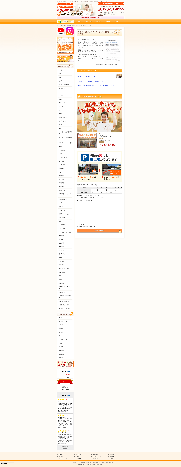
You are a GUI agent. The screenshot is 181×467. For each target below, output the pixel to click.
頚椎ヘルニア (62, 102)
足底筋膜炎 (61, 246)
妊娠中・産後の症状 (64, 305)
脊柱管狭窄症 (62, 190)
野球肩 (60, 113)
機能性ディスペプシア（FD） (64, 287)
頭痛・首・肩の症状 (64, 301)
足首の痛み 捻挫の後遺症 (65, 232)
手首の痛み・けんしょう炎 (65, 143)
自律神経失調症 (63, 292)
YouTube (61, 343)
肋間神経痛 (61, 168)
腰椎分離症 (61, 186)
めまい (60, 73)
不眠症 (60, 70)
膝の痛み (61, 203)
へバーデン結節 (63, 157)
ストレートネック (63, 92)
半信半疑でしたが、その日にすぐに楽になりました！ (91, 81)
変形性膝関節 (62, 217)
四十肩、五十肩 (63, 121)
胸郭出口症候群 (63, 117)
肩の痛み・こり (63, 106)
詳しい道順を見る (99, 230)
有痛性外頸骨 (62, 243)
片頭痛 (60, 81)
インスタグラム (63, 346)
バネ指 (60, 153)
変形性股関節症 (63, 199)
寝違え (60, 99)
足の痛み (61, 239)
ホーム (79, 21)
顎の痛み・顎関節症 (64, 84)
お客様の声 (63, 25)
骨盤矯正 (61, 257)
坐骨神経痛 (61, 175)
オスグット (61, 206)
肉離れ (60, 221)
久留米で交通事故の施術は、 (65, 296)
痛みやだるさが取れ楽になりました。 (87, 76)
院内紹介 (108, 21)
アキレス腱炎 (62, 228)
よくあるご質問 (63, 339)
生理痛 (60, 279)
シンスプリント (63, 224)
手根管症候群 (62, 150)
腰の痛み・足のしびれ (64, 308)
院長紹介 (98, 21)
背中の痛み (61, 161)
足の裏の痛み (62, 254)
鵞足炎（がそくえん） (64, 214)
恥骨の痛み (61, 261)
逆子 (60, 275)
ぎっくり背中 (62, 164)
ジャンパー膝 (62, 210)
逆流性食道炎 (62, 283)
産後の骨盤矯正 (63, 272)
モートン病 (61, 250)
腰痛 (60, 172)
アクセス (117, 21)
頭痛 (60, 77)
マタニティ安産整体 (64, 268)
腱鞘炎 (60, 146)
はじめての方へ (63, 321)
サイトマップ (62, 357)
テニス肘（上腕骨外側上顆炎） (65, 132)
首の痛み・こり (63, 88)
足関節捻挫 (61, 235)
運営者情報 (61, 354)
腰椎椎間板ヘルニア (64, 183)
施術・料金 (89, 21)
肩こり (60, 110)
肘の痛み (61, 124)
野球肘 (60, 128)
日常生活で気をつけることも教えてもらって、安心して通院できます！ (96, 85)
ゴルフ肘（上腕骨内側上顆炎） (65, 138)
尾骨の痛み (61, 265)
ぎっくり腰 (61, 179)
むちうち (61, 95)
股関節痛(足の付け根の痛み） (65, 194)
